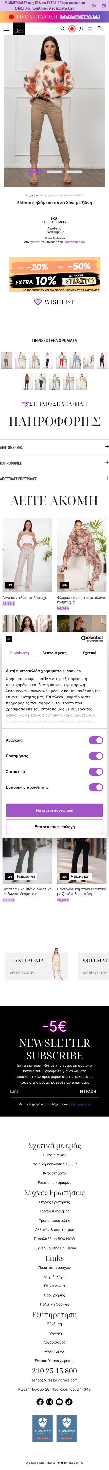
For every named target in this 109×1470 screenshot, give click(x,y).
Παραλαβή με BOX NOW (54, 1238)
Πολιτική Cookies (54, 1304)
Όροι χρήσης (54, 1295)
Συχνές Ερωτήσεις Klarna (54, 1248)
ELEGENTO (75, 1462)
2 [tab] (54, 172)
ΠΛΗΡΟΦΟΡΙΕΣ (11, 463)
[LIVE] (72, 29)
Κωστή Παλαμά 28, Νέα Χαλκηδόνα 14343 (54, 1389)
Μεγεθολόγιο (54, 1276)
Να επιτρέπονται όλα (54, 810)
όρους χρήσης (81, 1104)
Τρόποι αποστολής (54, 1220)
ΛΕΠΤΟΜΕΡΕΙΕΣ (11, 447)
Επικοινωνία (54, 1286)
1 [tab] (34, 172)
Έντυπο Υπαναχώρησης (54, 1360)
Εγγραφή (54, 1333)
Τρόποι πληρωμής (54, 1211)
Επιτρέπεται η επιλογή (54, 827)
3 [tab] (74, 172)
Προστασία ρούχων (54, 1267)
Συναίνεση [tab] (19, 653)
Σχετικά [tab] (89, 653)
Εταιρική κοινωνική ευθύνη (54, 1164)
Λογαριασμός (54, 1342)
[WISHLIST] (90, 29)
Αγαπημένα (54, 1351)
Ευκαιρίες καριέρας (54, 1182)
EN (104, 6)
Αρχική (30, 195)
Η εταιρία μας (54, 1155)
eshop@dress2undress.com (55, 1380)
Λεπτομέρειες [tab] (54, 653)
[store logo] (21, 29)
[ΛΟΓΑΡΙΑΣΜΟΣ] (81, 29)
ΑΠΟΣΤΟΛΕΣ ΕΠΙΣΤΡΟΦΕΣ (18, 478)
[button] (94, 5)
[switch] (96, 758)
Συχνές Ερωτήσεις (54, 1202)
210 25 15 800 (54, 1371)
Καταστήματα (54, 1173)
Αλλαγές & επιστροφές (54, 1229)
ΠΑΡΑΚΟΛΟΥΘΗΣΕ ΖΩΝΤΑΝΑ (80, 16)
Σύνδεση (54, 1323)
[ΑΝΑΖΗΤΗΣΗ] (62, 28)
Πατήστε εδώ (75, 242)
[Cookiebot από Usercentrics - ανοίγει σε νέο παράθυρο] (81, 639)
